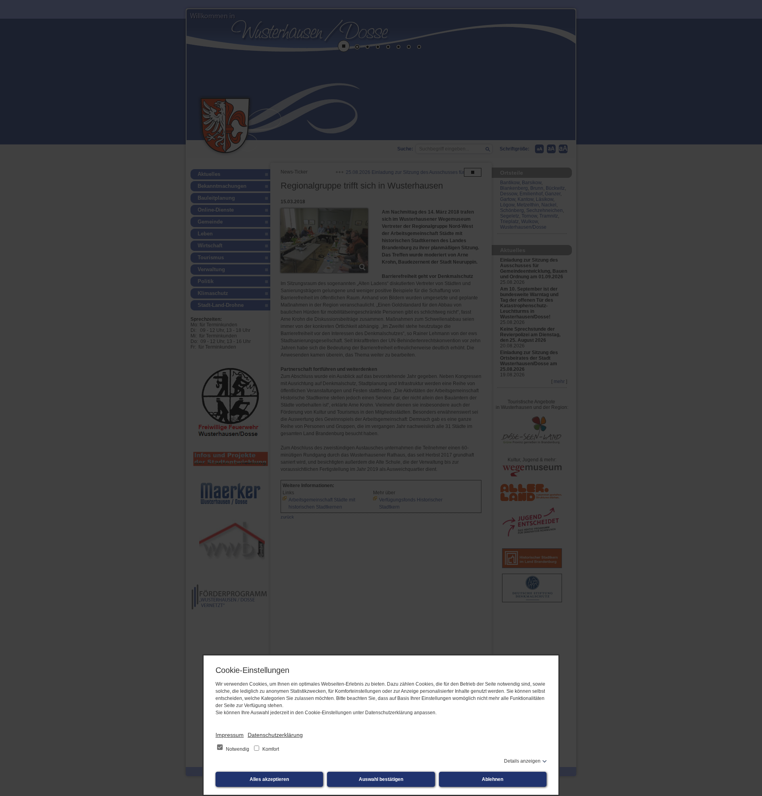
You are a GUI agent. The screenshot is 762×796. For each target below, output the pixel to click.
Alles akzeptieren (269, 779)
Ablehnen (492, 779)
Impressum (230, 735)
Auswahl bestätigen (381, 779)
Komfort (270, 749)
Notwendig (237, 749)
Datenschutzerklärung (275, 735)
